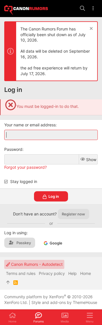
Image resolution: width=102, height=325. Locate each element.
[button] (89, 317)
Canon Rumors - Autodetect (36, 264)
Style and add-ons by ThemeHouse (64, 302)
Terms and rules (20, 273)
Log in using (15, 232)
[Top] (8, 282)
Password (13, 149)
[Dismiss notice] (90, 29)
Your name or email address (30, 124)
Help (72, 273)
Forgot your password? (25, 167)
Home (85, 273)
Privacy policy (52, 273)
